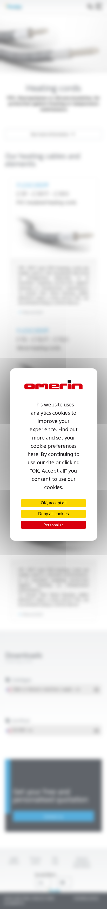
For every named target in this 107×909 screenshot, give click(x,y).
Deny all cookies (53, 514)
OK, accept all (53, 503)
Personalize (53, 525)
